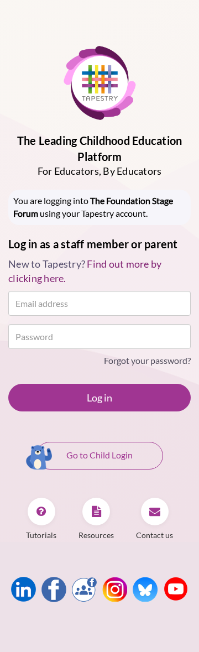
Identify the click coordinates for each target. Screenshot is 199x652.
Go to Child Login (99, 455)
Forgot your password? (147, 360)
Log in (99, 398)
